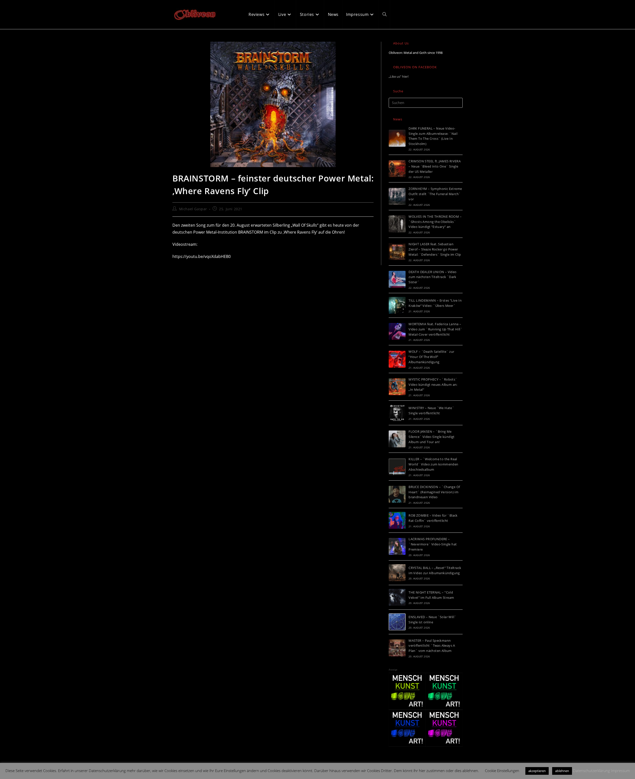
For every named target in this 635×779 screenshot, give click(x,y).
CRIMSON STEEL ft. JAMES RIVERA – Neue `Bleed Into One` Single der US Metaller (435, 166)
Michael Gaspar (193, 209)
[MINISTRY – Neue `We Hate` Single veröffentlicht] (397, 412)
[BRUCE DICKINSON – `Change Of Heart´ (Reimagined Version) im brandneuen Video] (397, 494)
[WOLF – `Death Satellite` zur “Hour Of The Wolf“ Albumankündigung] (397, 359)
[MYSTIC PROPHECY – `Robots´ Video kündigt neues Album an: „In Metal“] (397, 386)
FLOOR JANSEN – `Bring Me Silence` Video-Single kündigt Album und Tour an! (432, 436)
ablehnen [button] (562, 771)
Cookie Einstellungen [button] (502, 770)
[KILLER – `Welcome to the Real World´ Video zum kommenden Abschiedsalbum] (397, 466)
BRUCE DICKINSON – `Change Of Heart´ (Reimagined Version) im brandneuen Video (434, 492)
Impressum (620, 770)
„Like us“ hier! (399, 76)
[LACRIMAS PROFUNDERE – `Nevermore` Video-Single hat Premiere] (397, 546)
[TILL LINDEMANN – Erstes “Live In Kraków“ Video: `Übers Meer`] (397, 305)
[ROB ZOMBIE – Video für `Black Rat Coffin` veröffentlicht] (397, 520)
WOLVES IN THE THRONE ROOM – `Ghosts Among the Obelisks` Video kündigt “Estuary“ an (435, 221)
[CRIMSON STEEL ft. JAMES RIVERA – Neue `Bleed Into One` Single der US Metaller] (397, 168)
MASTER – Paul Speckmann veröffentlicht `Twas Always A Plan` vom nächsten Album (432, 645)
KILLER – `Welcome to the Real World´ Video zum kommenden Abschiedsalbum (433, 464)
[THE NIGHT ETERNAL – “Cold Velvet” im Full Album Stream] (397, 597)
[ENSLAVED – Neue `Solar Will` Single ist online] (397, 621)
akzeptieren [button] (537, 771)
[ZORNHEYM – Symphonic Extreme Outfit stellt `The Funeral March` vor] (397, 196)
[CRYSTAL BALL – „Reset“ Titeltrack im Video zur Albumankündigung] (397, 572)
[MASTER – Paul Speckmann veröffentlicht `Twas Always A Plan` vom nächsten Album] (397, 647)
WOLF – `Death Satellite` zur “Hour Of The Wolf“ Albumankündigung (431, 356)
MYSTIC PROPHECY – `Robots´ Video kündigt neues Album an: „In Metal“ (433, 384)
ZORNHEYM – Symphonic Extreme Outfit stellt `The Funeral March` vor (435, 193)
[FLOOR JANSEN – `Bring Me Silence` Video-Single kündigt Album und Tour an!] (397, 438)
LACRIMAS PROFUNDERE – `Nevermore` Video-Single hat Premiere (433, 544)
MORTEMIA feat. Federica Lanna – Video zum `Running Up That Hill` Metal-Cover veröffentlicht (435, 329)
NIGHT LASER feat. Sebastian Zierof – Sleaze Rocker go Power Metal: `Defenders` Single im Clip (435, 249)
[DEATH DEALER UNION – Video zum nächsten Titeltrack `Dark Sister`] (397, 279)
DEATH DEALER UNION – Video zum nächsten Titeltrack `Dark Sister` (432, 277)
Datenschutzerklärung (591, 770)
